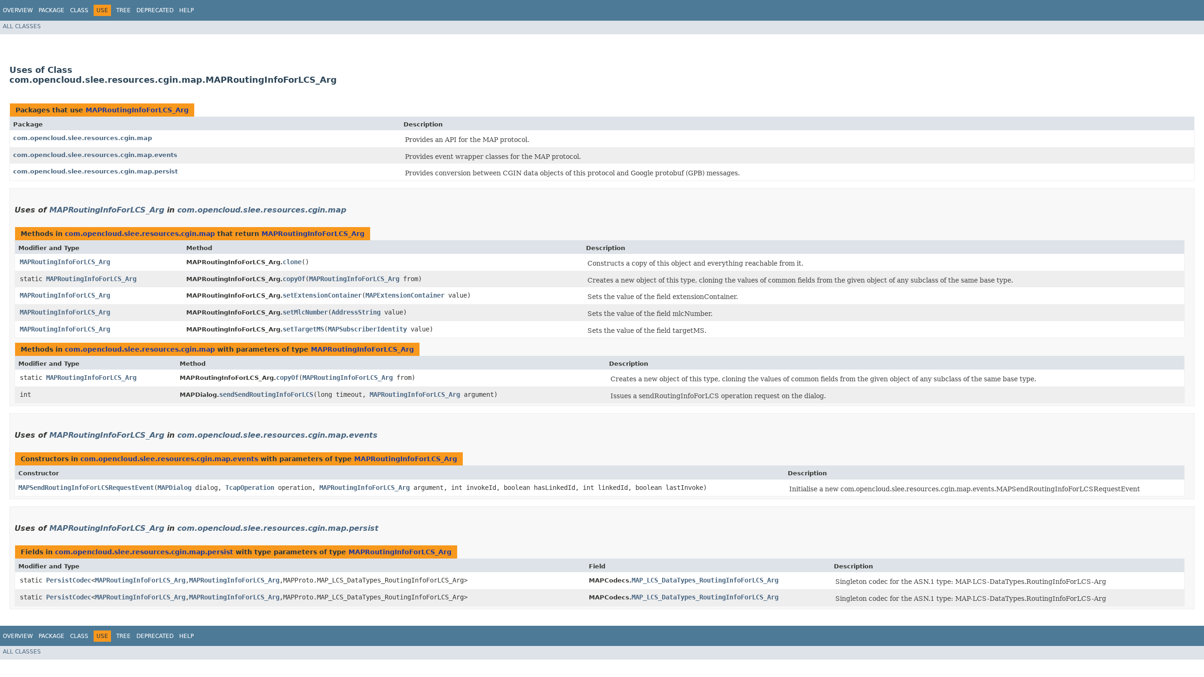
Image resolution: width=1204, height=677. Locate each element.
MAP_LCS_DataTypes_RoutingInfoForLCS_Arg (705, 580)
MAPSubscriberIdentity (367, 329)
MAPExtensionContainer (404, 295)
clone (292, 262)
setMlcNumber (305, 312)
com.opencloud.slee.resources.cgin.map (82, 138)
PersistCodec (68, 580)
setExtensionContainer (322, 295)
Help (186, 10)
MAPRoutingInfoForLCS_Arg (137, 110)
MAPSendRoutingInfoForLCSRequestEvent (86, 487)
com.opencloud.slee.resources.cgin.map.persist (95, 171)
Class (79, 10)
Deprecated (155, 10)
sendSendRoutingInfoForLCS (266, 394)
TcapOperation (249, 487)
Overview (18, 10)
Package (51, 10)
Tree (123, 10)
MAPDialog (174, 487)
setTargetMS (303, 329)
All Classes (22, 26)
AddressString (356, 312)
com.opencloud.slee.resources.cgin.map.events (95, 154)
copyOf (294, 279)
